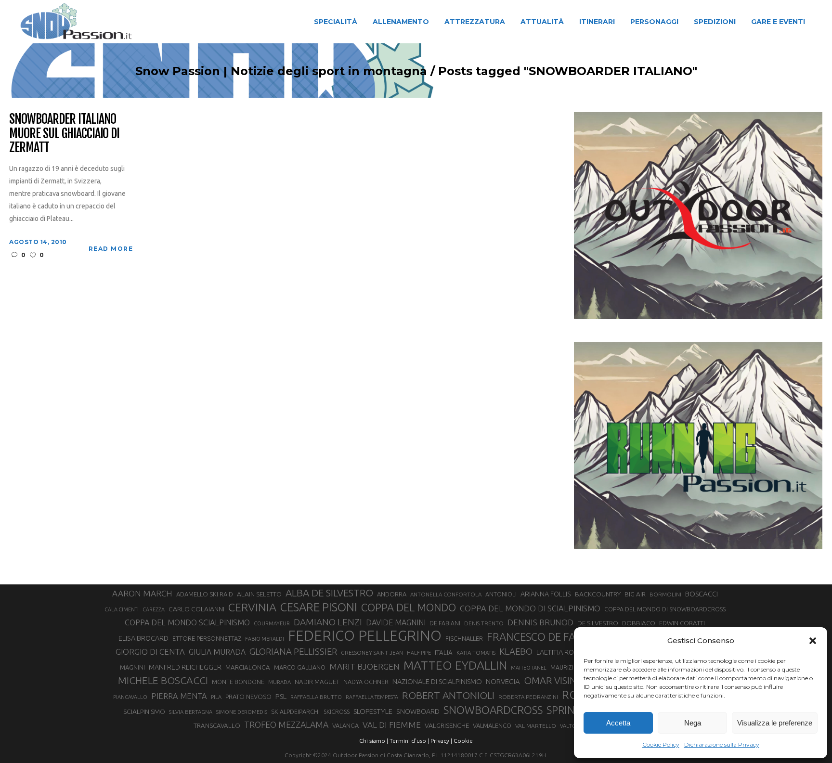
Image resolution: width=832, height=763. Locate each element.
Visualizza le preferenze (774, 723)
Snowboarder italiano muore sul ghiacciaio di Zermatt (64, 133)
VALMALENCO (492, 725)
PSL (280, 696)
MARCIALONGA (247, 667)
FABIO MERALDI (264, 639)
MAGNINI (132, 667)
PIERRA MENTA (179, 696)
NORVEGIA (503, 681)
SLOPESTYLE (372, 711)
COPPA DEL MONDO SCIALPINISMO (187, 622)
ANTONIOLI (501, 594)
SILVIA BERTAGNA (190, 712)
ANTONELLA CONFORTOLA (445, 594)
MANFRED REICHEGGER (185, 667)
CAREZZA (154, 609)
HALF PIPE (419, 653)
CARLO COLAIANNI (196, 609)
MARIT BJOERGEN (364, 666)
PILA (216, 697)
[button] (813, 641)
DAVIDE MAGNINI (396, 622)
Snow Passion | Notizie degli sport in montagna (281, 71)
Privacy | (441, 740)
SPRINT (563, 710)
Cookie (463, 740)
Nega (692, 723)
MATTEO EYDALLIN (455, 665)
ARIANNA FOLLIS (545, 594)
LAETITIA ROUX (559, 652)
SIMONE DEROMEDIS (241, 712)
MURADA (279, 682)
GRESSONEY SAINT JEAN (372, 652)
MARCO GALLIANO (299, 667)
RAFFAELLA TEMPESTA (372, 697)
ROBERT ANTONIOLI (448, 695)
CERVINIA (252, 607)
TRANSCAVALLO (217, 725)
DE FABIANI (444, 623)
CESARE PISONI (318, 607)
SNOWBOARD (418, 711)
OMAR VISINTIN (557, 680)
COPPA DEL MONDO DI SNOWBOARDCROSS (665, 609)
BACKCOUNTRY (598, 594)
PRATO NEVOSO (248, 696)
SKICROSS (337, 711)
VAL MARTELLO (535, 726)
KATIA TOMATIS (475, 652)
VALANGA (345, 725)
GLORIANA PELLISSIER (293, 651)
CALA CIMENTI (121, 609)
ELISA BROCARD (143, 638)
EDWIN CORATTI (682, 623)
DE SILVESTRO (597, 623)
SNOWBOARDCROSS (493, 710)
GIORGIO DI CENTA (150, 651)
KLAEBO (516, 651)
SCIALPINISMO (144, 711)
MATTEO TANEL (528, 668)
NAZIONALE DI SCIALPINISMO (437, 681)
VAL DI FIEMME (392, 724)
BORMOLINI (665, 594)
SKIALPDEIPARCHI (295, 711)
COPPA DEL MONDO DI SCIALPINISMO (530, 608)
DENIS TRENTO (484, 623)
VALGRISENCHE (447, 725)
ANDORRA (391, 594)
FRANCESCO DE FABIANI (544, 637)
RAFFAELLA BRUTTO (316, 697)
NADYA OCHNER (366, 681)
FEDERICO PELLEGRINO (365, 636)
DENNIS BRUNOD (540, 622)
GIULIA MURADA (217, 651)
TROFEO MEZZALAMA (286, 724)
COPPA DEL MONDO (408, 607)
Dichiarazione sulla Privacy (721, 744)
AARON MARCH (142, 593)
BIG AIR (635, 594)
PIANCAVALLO (130, 697)
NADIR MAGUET (317, 681)
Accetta (618, 723)
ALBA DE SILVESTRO (329, 592)
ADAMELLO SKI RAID (204, 594)
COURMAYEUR (272, 623)
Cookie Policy (660, 744)
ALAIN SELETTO (259, 594)
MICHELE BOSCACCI (163, 680)
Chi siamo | (373, 740)
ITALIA (444, 652)
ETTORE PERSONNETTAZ (206, 638)
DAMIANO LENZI (328, 622)
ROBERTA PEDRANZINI (528, 697)
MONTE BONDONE (238, 681)
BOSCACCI (701, 594)
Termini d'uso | (409, 740)
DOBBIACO (638, 623)
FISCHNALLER (464, 638)
